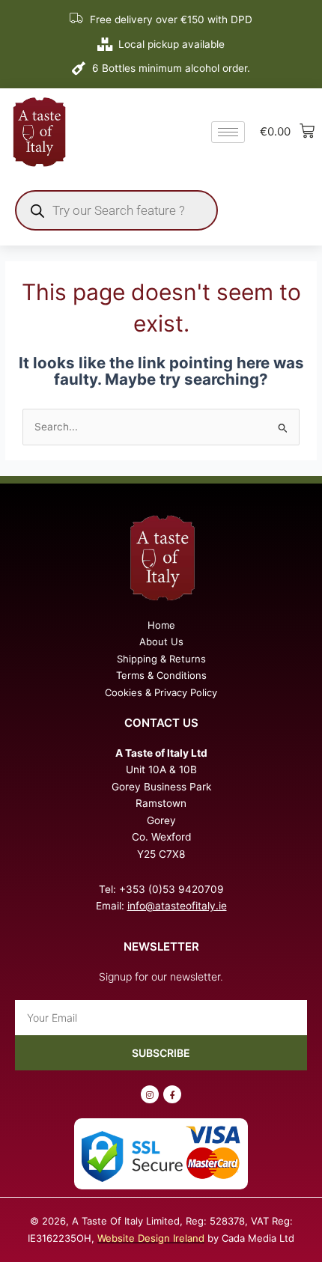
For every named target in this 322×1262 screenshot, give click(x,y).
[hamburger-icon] (228, 132)
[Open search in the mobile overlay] (116, 210)
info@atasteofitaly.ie (177, 906)
